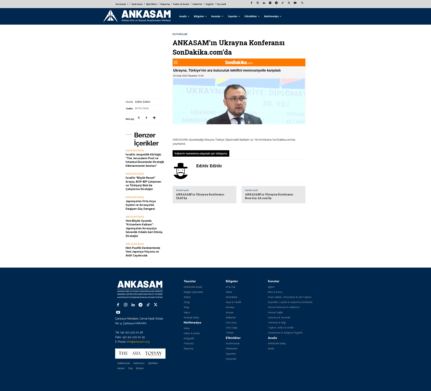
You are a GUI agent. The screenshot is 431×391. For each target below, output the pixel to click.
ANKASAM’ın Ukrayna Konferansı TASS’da (200, 196)
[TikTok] (282, 3)
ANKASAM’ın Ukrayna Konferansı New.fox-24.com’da (269, 196)
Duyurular (180, 34)
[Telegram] (276, 3)
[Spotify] (270, 3)
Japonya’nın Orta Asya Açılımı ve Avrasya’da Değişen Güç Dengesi (141, 205)
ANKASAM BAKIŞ (135, 150)
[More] (154, 117)
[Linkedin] (264, 3)
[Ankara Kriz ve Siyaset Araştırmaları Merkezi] (136, 16)
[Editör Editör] (183, 171)
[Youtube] (295, 3)
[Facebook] (251, 3)
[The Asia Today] (140, 354)
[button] (302, 3)
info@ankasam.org (138, 341)
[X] (289, 3)
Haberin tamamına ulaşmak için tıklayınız (201, 153)
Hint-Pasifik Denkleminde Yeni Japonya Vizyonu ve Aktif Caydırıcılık (143, 251)
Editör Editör (142, 101)
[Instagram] (257, 3)
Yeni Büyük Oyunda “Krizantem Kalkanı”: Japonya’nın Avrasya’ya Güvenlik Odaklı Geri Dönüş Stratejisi (144, 228)
